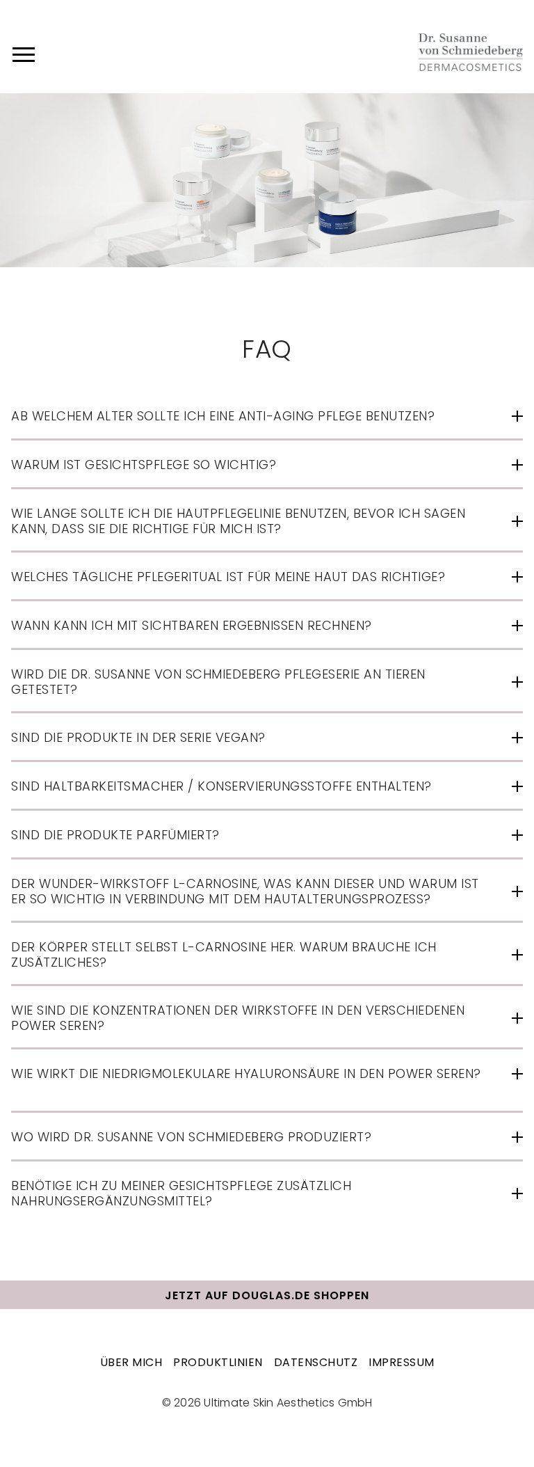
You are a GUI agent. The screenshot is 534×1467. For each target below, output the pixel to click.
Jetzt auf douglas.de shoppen (267, 1295)
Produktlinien (218, 1362)
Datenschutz (316, 1362)
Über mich (131, 1362)
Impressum (402, 1362)
